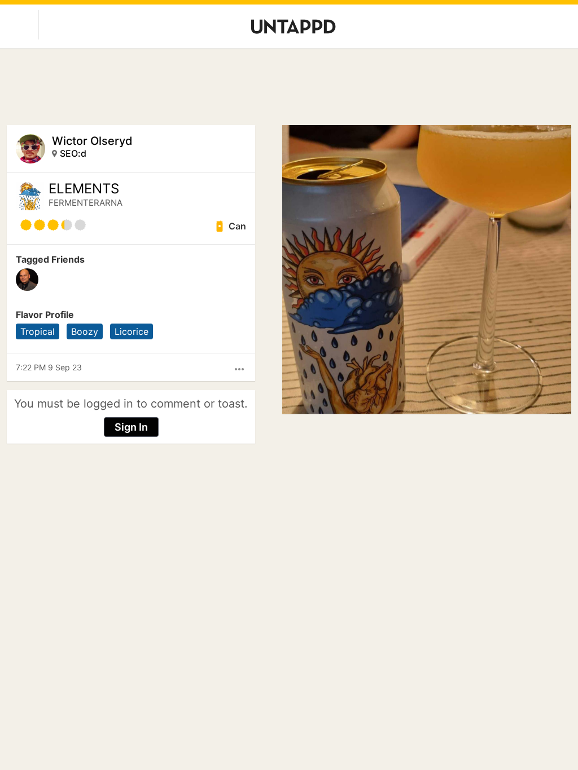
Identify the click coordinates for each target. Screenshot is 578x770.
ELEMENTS (84, 189)
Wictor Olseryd (92, 141)
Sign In (131, 427)
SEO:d (73, 153)
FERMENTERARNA (85, 202)
